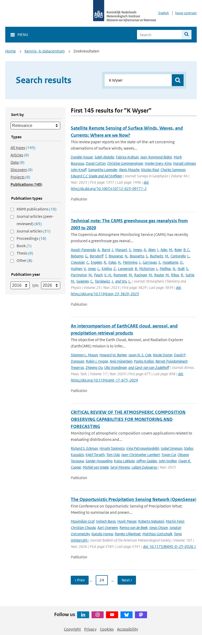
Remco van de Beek (133, 527)
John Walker (168, 460)
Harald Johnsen (184, 163)
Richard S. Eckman (84, 448)
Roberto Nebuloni (151, 521)
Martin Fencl (175, 521)
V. (85, 268)
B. (136, 268)
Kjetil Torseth (95, 454)
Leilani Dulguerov (145, 467)
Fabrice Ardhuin (127, 157)
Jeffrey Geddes (146, 460)
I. (158, 249)
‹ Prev (80, 580)
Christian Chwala (83, 527)
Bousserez (116, 255)
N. (126, 255)
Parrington (79, 274)
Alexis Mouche (129, 169)
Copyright (72, 629)
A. (98, 249)
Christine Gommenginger (125, 163)
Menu (22, 34)
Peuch (98, 274)
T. (106, 255)
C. (87, 262)
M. (171, 249)
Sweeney (82, 281)
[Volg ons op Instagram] (97, 614)
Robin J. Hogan (97, 361)
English (163, 13)
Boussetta (137, 255)
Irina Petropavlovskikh (142, 448)
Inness (137, 249)
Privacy (90, 629)
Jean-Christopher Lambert (140, 454)
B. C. (186, 249)
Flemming (130, 262)
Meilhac (165, 268)
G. (86, 255)
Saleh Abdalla (104, 157)
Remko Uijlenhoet (128, 533)
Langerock (125, 268)
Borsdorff (96, 255)
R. (105, 262)
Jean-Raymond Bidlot (156, 157)
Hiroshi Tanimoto (112, 448)
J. (113, 249)
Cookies (107, 629)
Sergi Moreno (120, 467)
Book (24, 245)
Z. (114, 268)
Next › (127, 580)
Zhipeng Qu (94, 367)
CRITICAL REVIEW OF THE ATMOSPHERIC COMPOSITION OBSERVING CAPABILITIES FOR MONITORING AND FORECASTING (128, 419)
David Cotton (95, 163)
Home (10, 51)
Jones (92, 268)
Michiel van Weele (96, 467)
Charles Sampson (172, 169)
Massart (121, 249)
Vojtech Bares (106, 521)
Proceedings (31, 238)
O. (181, 262)
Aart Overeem (107, 527)
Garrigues (150, 262)
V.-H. (108, 274)
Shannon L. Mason (84, 354)
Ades (163, 249)
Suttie (189, 274)
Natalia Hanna (102, 533)
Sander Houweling (98, 460)
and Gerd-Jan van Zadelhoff (148, 367)
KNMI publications (37, 209)
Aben (151, 249)
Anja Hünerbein (121, 361)
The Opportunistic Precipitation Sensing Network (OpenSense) (133, 499)
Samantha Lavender (102, 169)
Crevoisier (78, 262)
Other (24, 260)
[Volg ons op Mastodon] (141, 614)
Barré (106, 249)
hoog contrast (186, 13)
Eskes (112, 262)
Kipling (107, 268)
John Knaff (79, 169)
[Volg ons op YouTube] (112, 614)
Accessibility (127, 629)
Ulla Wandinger (115, 367)
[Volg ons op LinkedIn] (83, 614)
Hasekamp (170, 262)
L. (188, 255)
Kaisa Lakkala (124, 460)
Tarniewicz (102, 281)
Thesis (25, 253)
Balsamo (77, 255)
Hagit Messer (127, 521)
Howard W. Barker (113, 354)
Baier (178, 249)
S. (130, 249)
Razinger (140, 274)
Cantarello (178, 255)
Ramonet (120, 274)
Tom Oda (113, 454)
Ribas (175, 274)
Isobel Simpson (171, 448)
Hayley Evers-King (158, 163)
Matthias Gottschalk (157, 533)
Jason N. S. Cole (139, 354)
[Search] (186, 34)
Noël (181, 268)
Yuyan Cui (168, 454)
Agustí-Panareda (83, 249)
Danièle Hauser (82, 157)
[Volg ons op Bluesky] (126, 614)
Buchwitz (156, 255)
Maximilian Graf (82, 521)
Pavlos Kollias (144, 361)
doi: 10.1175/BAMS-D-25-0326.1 (169, 546)
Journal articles (33, 231)
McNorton (146, 268)
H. (119, 262)
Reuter (159, 274)
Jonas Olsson (158, 527)
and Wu (121, 281)
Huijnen (76, 268)
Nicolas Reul (150, 169)
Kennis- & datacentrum (44, 51)
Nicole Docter (162, 354)
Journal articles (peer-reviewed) (35, 220)
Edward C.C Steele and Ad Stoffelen (96, 175)
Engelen (96, 262)
